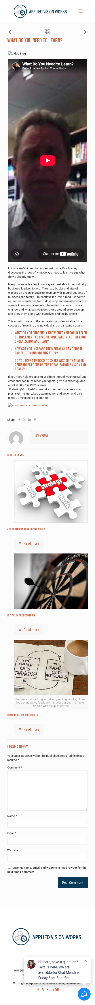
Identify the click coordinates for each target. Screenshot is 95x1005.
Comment (14, 767)
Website (12, 850)
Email (11, 833)
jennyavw (41, 436)
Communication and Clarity (22, 715)
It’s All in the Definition (21, 615)
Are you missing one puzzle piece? (26, 529)
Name (12, 816)
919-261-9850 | (23, 970)
